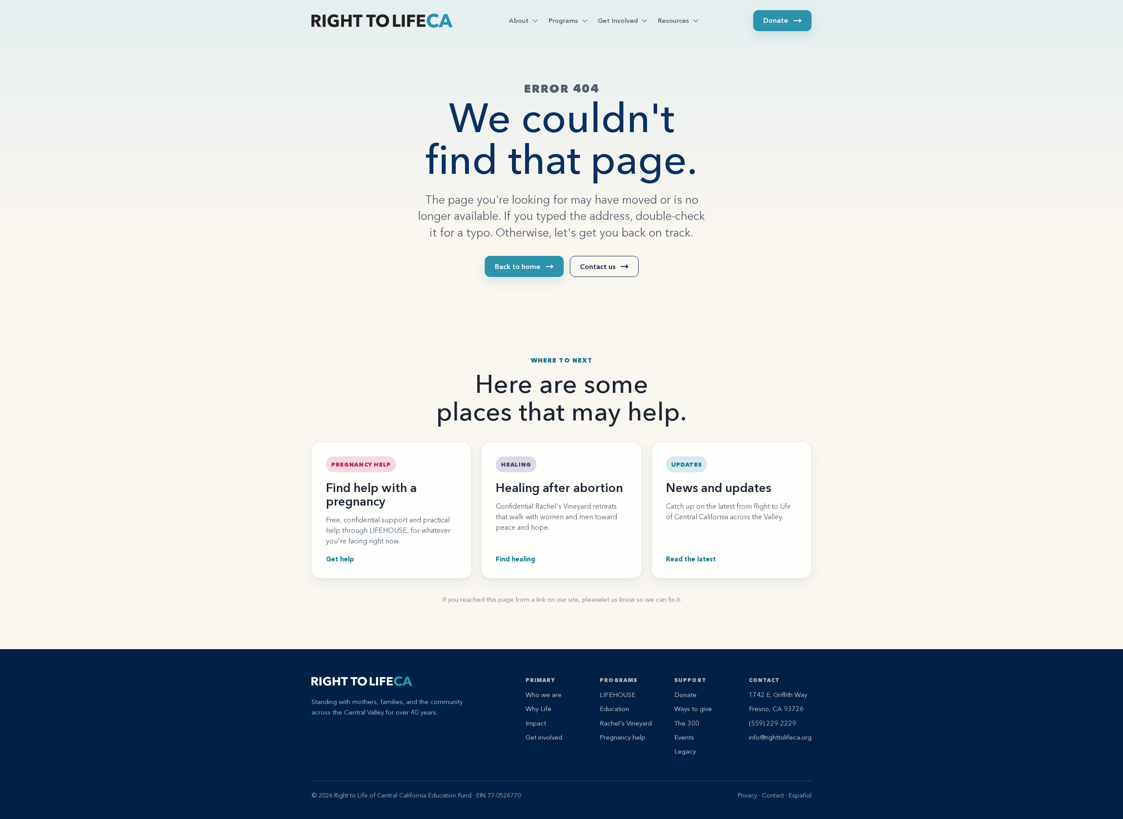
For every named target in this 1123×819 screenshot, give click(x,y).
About (519, 20)
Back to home (517, 266)
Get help (340, 559)
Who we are (544, 694)
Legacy (685, 751)
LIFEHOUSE (617, 694)
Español (800, 795)
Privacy (747, 795)
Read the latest (691, 559)
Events (684, 737)
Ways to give (693, 708)
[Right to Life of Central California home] (382, 21)
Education (614, 708)
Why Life (538, 708)
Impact (536, 723)
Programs (563, 20)
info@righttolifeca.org (780, 737)
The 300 (686, 723)
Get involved (544, 737)
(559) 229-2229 (772, 723)
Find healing (515, 559)
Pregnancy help (622, 737)
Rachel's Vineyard (626, 723)
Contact (773, 795)
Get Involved (618, 20)
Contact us (597, 266)
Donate (775, 20)
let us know (618, 599)
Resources (673, 20)
